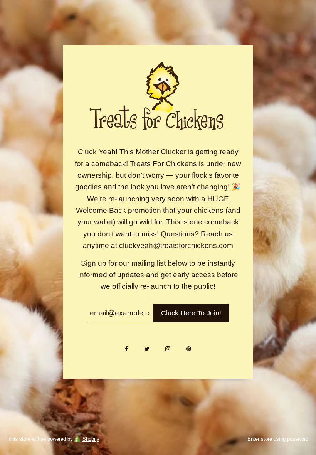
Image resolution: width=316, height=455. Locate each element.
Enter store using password (277, 439)
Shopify (90, 439)
